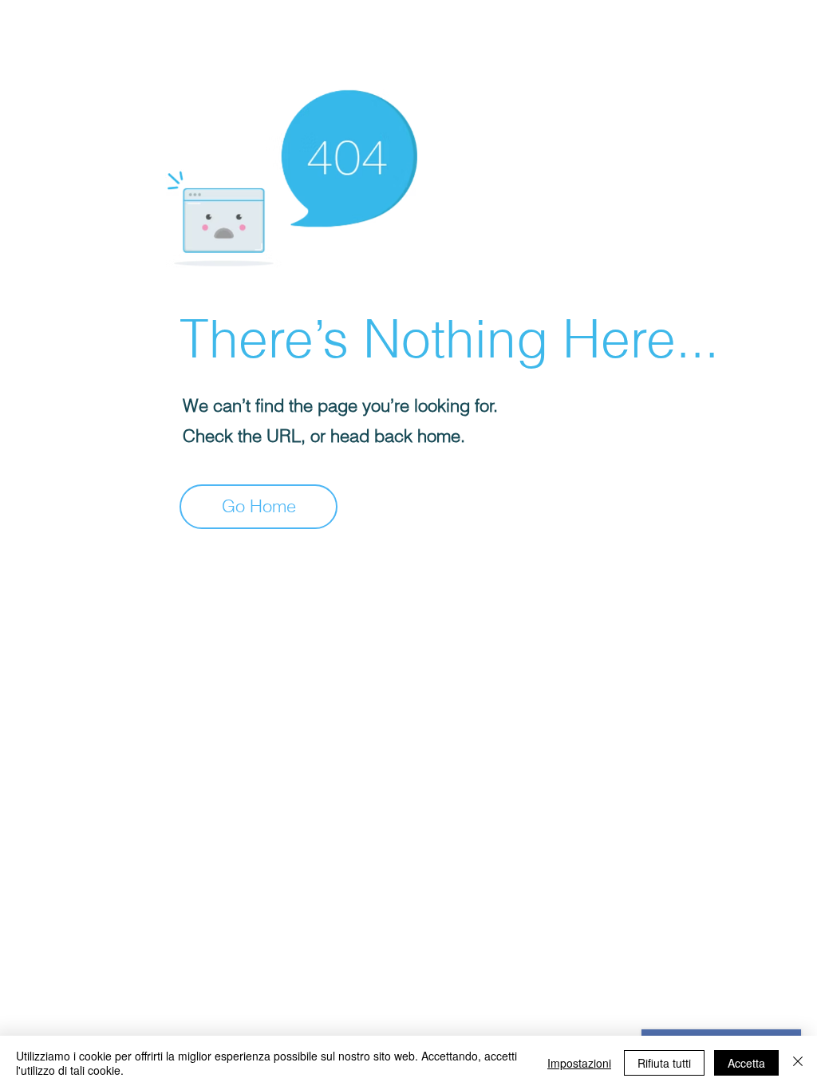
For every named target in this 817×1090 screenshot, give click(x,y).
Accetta (746, 1063)
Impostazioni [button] (579, 1063)
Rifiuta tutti (664, 1063)
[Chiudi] (797, 1063)
